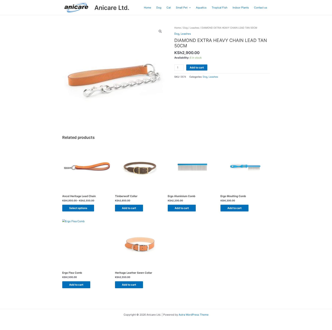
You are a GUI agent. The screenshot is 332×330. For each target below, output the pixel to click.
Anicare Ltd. (111, 7)
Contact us (260, 7)
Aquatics (201, 7)
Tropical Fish (219, 7)
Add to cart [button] (129, 208)
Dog (158, 7)
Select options (78, 208)
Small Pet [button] (181, 7)
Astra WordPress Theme (194, 314)
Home (147, 7)
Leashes (194, 27)
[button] (189, 8)
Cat (169, 7)
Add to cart (197, 67)
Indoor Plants (241, 7)
